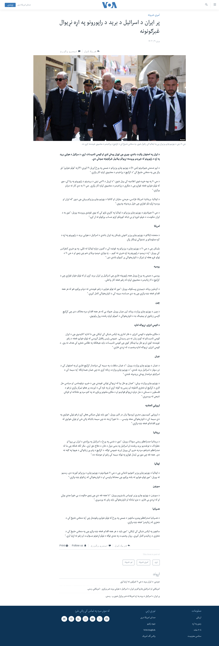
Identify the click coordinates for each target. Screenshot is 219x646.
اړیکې (198, 617)
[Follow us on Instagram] (85, 619)
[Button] (92, 51)
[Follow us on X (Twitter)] (99, 619)
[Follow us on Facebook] (107, 619)
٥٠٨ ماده (197, 630)
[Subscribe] (64, 619)
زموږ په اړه (196, 624)
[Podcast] (71, 619)
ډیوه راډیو (151, 624)
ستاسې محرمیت (194, 636)
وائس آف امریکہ (148, 636)
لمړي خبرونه (154, 15)
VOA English (149, 630)
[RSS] (78, 619)
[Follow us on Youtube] (92, 619)
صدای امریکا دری (24, 5)
